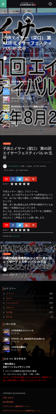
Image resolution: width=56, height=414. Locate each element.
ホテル (9, 316)
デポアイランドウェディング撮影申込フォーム (22, 411)
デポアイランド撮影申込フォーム (16, 406)
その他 (9, 312)
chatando (13, 58)
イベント (7, 32)
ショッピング (12, 302)
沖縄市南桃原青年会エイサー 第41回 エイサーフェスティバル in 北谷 (27, 260)
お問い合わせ (8, 398)
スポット (10, 307)
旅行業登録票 (8, 402)
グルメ (9, 298)
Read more (9, 275)
